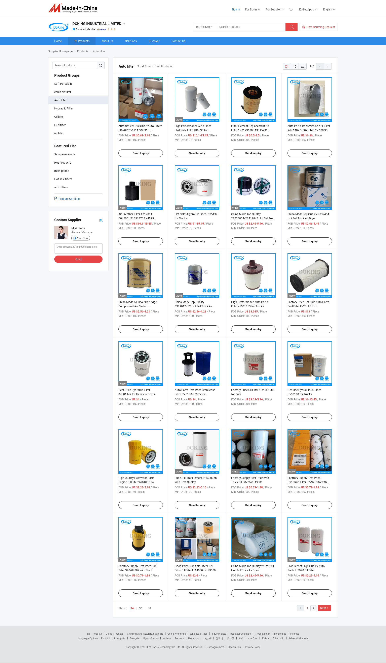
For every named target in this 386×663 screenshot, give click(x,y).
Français (134, 638)
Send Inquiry (141, 153)
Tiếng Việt (278, 638)
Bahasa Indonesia (298, 638)
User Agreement (215, 647)
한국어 (219, 638)
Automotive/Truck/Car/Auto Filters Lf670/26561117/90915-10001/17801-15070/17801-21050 (140, 130)
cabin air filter (62, 92)
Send (78, 259)
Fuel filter (60, 125)
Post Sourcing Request (321, 27)
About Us (107, 41)
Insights (294, 633)
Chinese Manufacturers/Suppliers (145, 633)
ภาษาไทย (252, 638)
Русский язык (150, 638)
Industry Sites (218, 633)
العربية (208, 638)
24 (132, 608)
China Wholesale (176, 633)
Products (83, 41)
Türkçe (265, 638)
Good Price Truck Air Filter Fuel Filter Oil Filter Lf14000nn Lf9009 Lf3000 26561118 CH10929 (195, 570)
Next (323, 608)
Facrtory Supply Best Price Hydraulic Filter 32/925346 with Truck (307, 482)
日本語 (230, 638)
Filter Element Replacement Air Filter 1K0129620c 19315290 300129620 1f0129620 (250, 130)
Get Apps (308, 9)
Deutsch (179, 638)
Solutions (131, 41)
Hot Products (94, 633)
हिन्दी (241, 638)
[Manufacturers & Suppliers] (74, 8)
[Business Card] (101, 220)
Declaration (234, 647)
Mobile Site (280, 633)
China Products (114, 633)
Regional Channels (240, 633)
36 (140, 608)
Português (119, 638)
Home (58, 41)
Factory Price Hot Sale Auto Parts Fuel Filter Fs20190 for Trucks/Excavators (308, 306)
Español (105, 638)
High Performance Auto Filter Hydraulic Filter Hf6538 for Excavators (193, 130)
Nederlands (194, 638)
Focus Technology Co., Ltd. (167, 647)
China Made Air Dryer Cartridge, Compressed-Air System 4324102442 (137, 306)
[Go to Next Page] (328, 66)
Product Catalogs (69, 199)
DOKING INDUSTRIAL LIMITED (96, 24)
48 (149, 608)
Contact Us (178, 41)
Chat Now (82, 238)
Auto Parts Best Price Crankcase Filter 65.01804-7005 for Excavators (195, 394)
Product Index (262, 633)
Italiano (167, 638)
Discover (154, 41)
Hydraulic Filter (63, 108)
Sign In (236, 9)
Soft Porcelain (63, 84)
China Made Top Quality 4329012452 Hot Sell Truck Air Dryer (193, 306)
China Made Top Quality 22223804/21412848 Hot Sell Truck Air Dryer (253, 218)
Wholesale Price (198, 633)
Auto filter (60, 100)
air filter (59, 133)
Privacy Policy (252, 647)
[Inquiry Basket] (291, 9)
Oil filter (59, 117)
